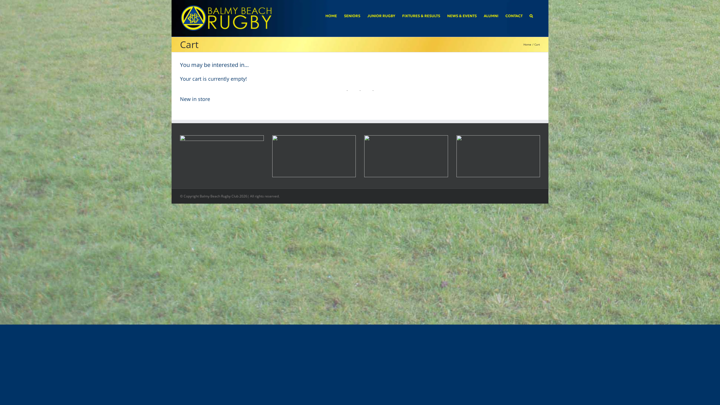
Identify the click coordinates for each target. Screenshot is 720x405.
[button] (531, 15)
